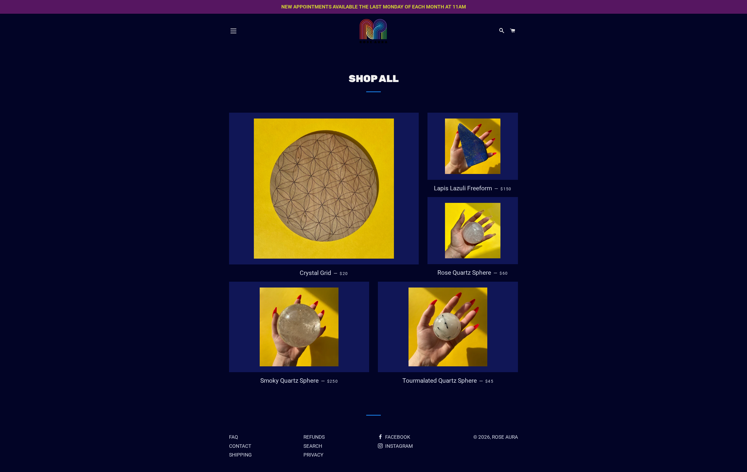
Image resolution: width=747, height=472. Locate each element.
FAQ (233, 437)
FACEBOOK (397, 437)
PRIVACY (313, 455)
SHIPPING (240, 455)
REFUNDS (314, 437)
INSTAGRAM (398, 446)
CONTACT (240, 446)
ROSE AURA (505, 437)
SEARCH (312, 446)
